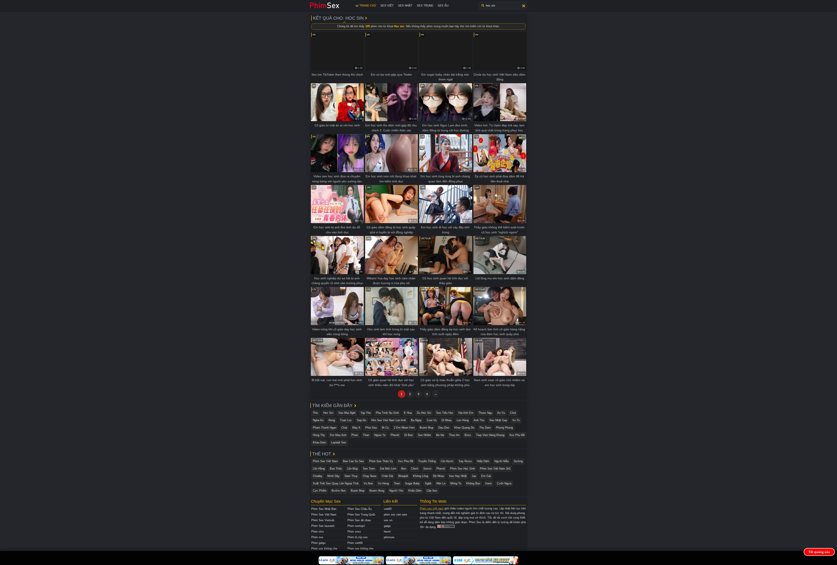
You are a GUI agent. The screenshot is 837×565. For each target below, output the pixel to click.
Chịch (414, 468)
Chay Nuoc (370, 476)
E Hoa (408, 412)
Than (366, 435)
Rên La (440, 483)
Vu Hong (383, 483)
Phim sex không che (324, 548)
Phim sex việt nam (432, 508)
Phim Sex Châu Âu (359, 509)
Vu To (516, 420)
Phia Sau (371, 427)
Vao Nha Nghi (347, 412)
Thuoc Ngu (485, 412)
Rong (331, 420)
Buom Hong (376, 490)
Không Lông (420, 476)
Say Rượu (465, 461)
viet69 (387, 509)
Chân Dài (387, 476)
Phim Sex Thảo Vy (381, 461)
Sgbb (428, 483)
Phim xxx (317, 537)
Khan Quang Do (464, 427)
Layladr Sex (338, 442)
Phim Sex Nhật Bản (323, 509)
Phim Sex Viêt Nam (325, 461)
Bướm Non (339, 490)
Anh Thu (479, 420)
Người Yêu (396, 490)
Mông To (455, 483)
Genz (488, 483)
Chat (344, 427)
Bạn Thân (336, 468)
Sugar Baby (412, 483)
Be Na (440, 435)
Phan (354, 435)
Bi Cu (385, 427)
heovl (387, 531)
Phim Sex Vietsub (322, 520)
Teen (397, 483)
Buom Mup (426, 427)
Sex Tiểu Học (444, 412)
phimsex (389, 537)
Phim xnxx (354, 531)
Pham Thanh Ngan (324, 427)
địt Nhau (438, 476)
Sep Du (361, 420)
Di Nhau (447, 420)
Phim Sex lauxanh (322, 526)
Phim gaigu (318, 543)
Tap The (366, 412)
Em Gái (486, 476)
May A (356, 427)
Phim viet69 (354, 543)
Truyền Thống (427, 461)
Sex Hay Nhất (458, 476)
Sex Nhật (405, 5)
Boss (467, 435)
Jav (474, 476)
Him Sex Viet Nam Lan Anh (388, 420)
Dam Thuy (351, 476)
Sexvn (427, 468)
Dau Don (443, 427)
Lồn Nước (447, 461)
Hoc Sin (328, 412)
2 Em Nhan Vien (404, 427)
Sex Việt (387, 5)
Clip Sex (432, 490)
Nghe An (318, 420)
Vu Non (368, 483)
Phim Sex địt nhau (359, 520)
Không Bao (473, 483)
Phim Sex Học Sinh (462, 468)
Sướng (518, 461)
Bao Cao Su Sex (353, 461)
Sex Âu (443, 5)
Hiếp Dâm (483, 461)
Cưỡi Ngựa (504, 483)
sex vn (388, 520)
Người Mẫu (501, 461)
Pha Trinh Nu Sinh (387, 412)
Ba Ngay (416, 420)
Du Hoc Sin (424, 412)
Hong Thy (319, 435)
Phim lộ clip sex (357, 537)
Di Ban (408, 435)
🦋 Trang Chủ (365, 5)
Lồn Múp (352, 468)
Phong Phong (504, 427)
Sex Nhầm (424, 435)
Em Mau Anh (338, 435)
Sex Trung (425, 5)
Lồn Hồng (319, 468)
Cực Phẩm (320, 490)
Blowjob (403, 476)
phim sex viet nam (395, 514)
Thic (315, 412)
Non (403, 468)
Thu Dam (485, 427)
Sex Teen (369, 468)
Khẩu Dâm (415, 490)
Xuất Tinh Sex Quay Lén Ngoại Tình (336, 483)
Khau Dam (319, 442)
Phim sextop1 (356, 526)
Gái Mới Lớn (388, 468)
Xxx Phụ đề (517, 435)
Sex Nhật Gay (498, 420)
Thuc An (454, 435)
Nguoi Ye (380, 435)
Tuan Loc (346, 420)
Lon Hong (463, 420)
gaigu (387, 526)
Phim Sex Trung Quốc (361, 514)
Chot (513, 412)
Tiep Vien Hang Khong (490, 435)
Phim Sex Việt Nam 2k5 (495, 468)
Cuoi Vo (432, 420)
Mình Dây (333, 476)
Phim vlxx (317, 531)
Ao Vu (501, 412)
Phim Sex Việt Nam (323, 514)
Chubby (317, 476)
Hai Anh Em (465, 412)
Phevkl (395, 435)
